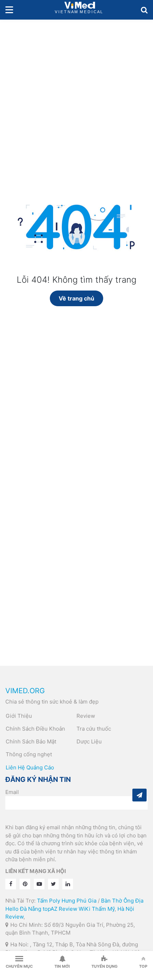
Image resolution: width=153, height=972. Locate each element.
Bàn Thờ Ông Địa (122, 900)
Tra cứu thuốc (93, 728)
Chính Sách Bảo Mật (31, 741)
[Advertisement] (76, 99)
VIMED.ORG (25, 690)
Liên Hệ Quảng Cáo (30, 767)
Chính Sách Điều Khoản (35, 728)
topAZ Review (60, 908)
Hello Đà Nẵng (23, 908)
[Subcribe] (139, 795)
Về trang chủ (76, 298)
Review (85, 715)
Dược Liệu (89, 741)
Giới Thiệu (19, 715)
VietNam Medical (80, 10)
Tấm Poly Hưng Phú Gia (66, 900)
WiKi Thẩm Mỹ (97, 908)
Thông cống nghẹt (29, 754)
